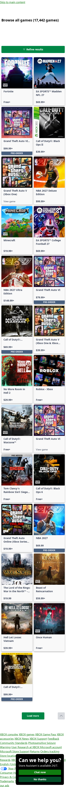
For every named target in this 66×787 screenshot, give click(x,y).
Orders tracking (49, 751)
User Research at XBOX (25, 747)
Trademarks (7, 781)
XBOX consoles (9, 734)
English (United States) (13, 764)
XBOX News (21, 738)
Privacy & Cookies (11, 777)
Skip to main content (12, 2)
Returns (35, 751)
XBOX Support (38, 738)
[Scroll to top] (61, 715)
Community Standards (13, 743)
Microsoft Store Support (14, 751)
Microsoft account (51, 747)
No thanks (40, 779)
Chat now (40, 772)
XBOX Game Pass (45, 734)
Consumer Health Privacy (15, 772)
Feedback (53, 738)
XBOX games (26, 734)
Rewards (5, 760)
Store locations (9, 755)
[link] (16, 81)
